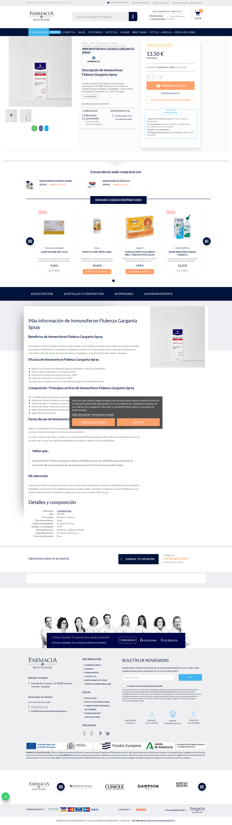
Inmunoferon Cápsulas (116, 181)
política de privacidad (153, 686)
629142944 (158, 19)
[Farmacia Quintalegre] (43, 15)
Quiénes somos (93, 665)
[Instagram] (106, 732)
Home (85, 43)
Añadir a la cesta (57, 185)
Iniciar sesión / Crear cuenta (188, 3)
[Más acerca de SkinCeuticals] (81, 786)
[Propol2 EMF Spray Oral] (97, 227)
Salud (92, 43)
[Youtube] (99, 732)
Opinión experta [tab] (160, 294)
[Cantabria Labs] (93, 59)
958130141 (156, 16)
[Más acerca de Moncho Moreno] (181, 784)
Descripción (43, 294)
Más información (81, 414)
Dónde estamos (141, 3)
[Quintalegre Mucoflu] (54, 227)
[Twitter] (92, 732)
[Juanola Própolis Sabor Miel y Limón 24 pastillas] (140, 227)
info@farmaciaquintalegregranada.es (49, 711)
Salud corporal (103, 43)
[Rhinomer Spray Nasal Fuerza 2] (182, 227)
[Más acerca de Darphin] (148, 786)
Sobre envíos (92, 672)
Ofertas (89, 669)
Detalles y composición (85, 294)
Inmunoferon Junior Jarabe (55, 181)
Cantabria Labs (64, 511)
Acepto (138, 422)
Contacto (90, 676)
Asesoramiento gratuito (167, 11)
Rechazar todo (93, 422)
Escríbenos (170, 640)
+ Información (90, 96)
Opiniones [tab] (125, 294)
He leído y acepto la (144, 686)
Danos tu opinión (140, 559)
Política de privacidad (97, 702)
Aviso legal (91, 698)
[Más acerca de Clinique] (114, 786)
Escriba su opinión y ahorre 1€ (95, 104)
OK (190, 677)
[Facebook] (85, 732)
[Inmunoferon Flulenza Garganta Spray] (11, 115)
